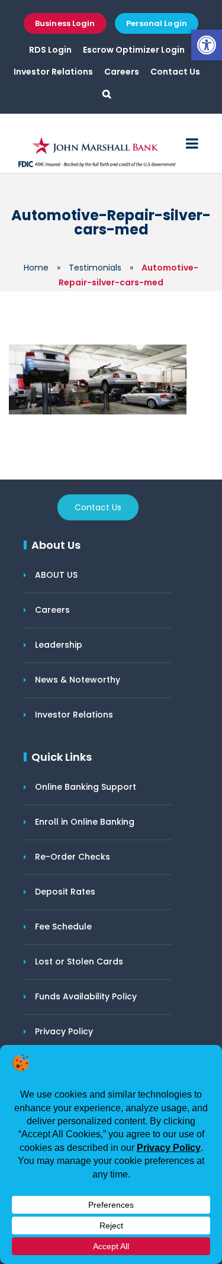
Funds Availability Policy (86, 996)
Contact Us (175, 72)
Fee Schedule (63, 926)
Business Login (65, 23)
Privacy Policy (64, 1031)
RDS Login (50, 50)
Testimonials (95, 268)
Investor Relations (53, 72)
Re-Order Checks (72, 857)
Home (36, 268)
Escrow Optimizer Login (134, 50)
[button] (206, 45)
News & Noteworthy (77, 680)
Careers (121, 72)
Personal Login (156, 23)
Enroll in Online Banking (84, 822)
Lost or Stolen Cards (79, 961)
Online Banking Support (85, 787)
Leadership (58, 645)
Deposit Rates (65, 892)
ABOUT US (56, 575)
